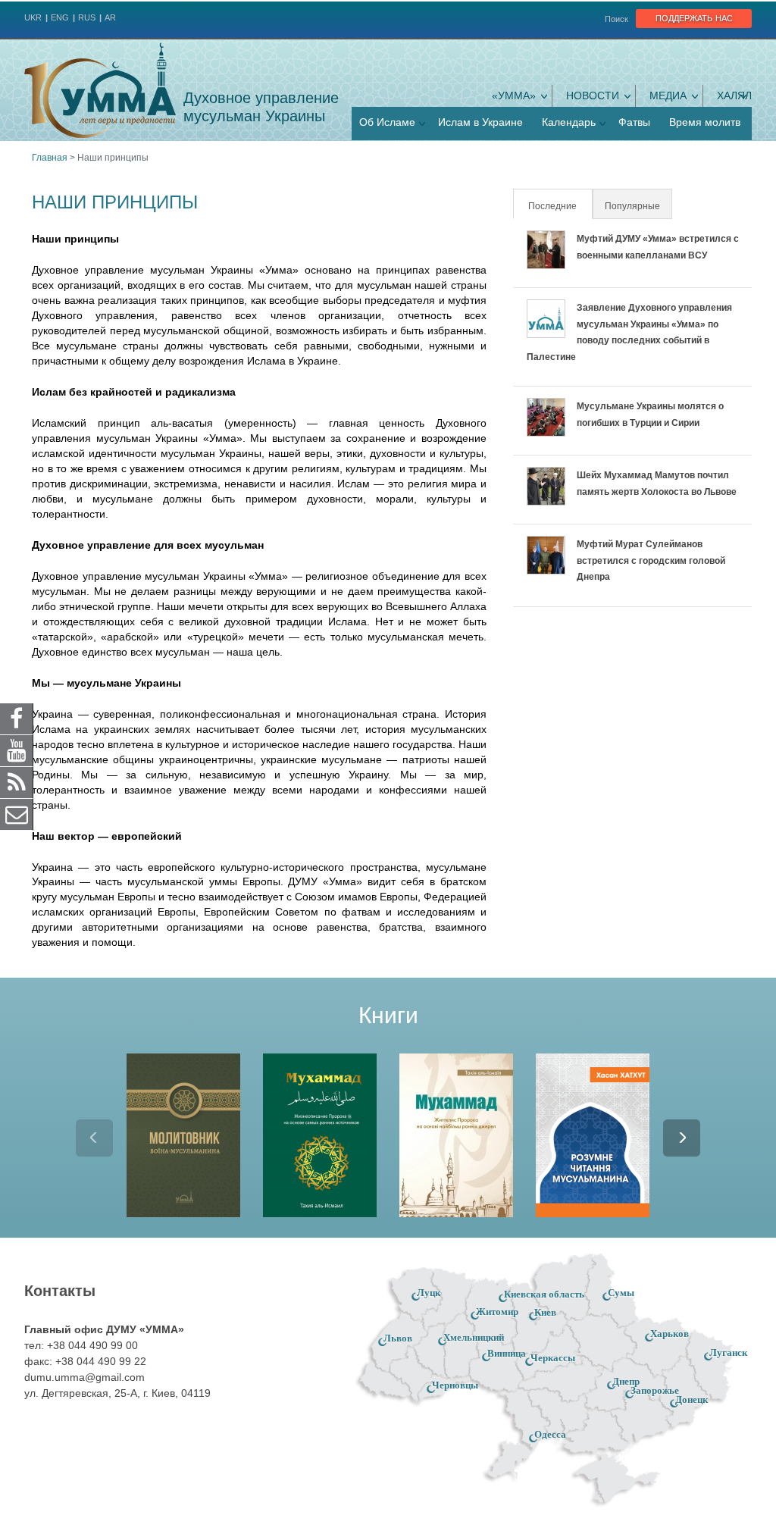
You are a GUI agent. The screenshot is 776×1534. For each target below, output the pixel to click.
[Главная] (100, 90)
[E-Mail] (16, 814)
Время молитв (704, 122)
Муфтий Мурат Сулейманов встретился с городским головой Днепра (651, 560)
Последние (559, 206)
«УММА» (514, 95)
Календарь (569, 122)
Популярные (632, 206)
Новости (592, 95)
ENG (60, 17)
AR (110, 17)
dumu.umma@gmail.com (84, 1377)
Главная (49, 157)
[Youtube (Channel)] (16, 750)
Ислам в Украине (480, 122)
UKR (33, 17)
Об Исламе (387, 122)
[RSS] (16, 782)
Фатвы (634, 122)
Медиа (668, 95)
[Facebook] (16, 718)
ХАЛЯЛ (734, 95)
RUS (86, 17)
